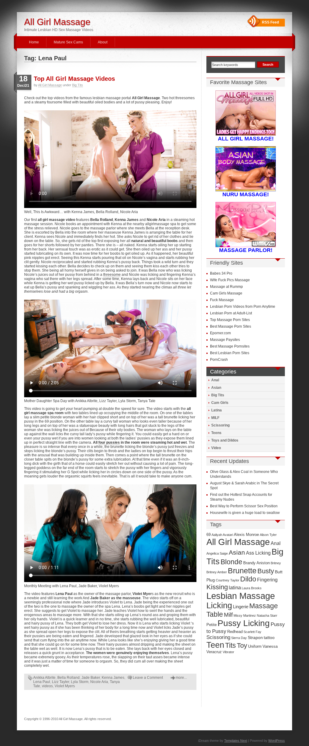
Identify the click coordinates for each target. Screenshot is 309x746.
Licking (219, 605)
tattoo (269, 637)
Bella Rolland (68, 677)
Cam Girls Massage (226, 293)
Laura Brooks (252, 588)
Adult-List (244, 313)
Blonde (231, 562)
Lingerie (240, 606)
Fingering (267, 579)
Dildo (248, 579)
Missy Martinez (245, 615)
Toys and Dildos (224, 440)
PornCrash (219, 359)
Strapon (255, 637)
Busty (265, 571)
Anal (215, 380)
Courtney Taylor (227, 580)
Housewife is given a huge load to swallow (245, 513)
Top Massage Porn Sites (230, 320)
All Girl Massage (57, 22)
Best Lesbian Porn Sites (229, 353)
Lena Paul (41, 682)
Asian (216, 388)
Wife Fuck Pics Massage (230, 280)
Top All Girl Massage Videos (74, 78)
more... (181, 677)
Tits (230, 645)
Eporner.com (220, 333)
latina (235, 587)
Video (216, 448)
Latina (216, 410)
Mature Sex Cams (68, 42)
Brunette (242, 570)
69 (208, 535)
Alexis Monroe (246, 535)
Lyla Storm (79, 682)
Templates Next (235, 740)
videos (47, 686)
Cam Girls (219, 403)
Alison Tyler (268, 535)
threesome (112, 274)
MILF (215, 418)
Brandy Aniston (256, 563)
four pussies (109, 442)
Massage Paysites (225, 340)
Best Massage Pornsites (230, 346)
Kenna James (113, 677)
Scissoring (220, 425)
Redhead (235, 632)
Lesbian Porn (221, 313)
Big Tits (77, 85)
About (102, 42)
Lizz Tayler (60, 682)
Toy (242, 645)
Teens (216, 433)
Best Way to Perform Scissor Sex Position (244, 506)
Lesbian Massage (240, 596)
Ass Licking (258, 553)
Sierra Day (239, 638)
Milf (228, 615)
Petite (211, 625)
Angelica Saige (217, 553)
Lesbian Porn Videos (227, 306)
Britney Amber (216, 572)
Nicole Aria (99, 682)
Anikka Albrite (44, 677)
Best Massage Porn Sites (230, 326)
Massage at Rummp (226, 287)
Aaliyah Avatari (222, 535)
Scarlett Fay (252, 632)
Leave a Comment (148, 677)
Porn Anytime (264, 306)
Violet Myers (65, 686)
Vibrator (228, 652)
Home (34, 42)
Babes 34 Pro (221, 273)
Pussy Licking (244, 623)
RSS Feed (270, 22)
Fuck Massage (222, 300)
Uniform (255, 646)
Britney (276, 563)
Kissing (217, 587)
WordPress (276, 740)
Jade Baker (90, 677)
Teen (215, 645)
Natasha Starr (267, 615)
